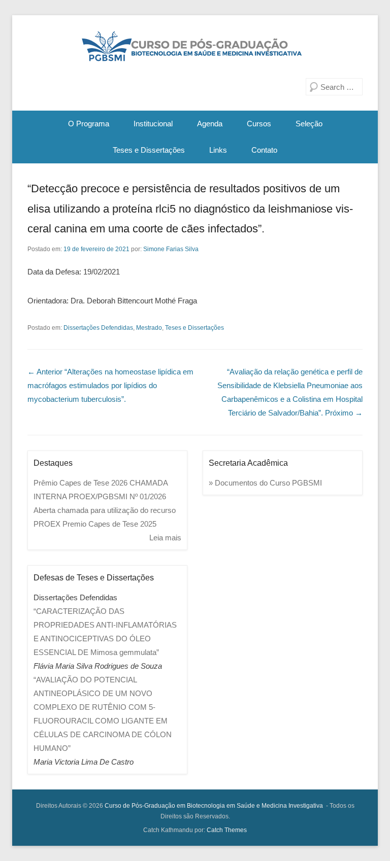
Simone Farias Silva (171, 249)
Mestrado (149, 327)
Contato (264, 150)
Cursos (259, 123)
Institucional (153, 123)
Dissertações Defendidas (98, 327)
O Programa (88, 123)
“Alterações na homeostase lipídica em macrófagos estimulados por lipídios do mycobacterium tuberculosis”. (110, 385)
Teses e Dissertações (149, 150)
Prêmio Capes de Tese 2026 (80, 482)
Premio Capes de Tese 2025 (109, 524)
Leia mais (165, 537)
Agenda (209, 123)
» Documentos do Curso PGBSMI (265, 482)
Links (218, 150)
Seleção (309, 123)
